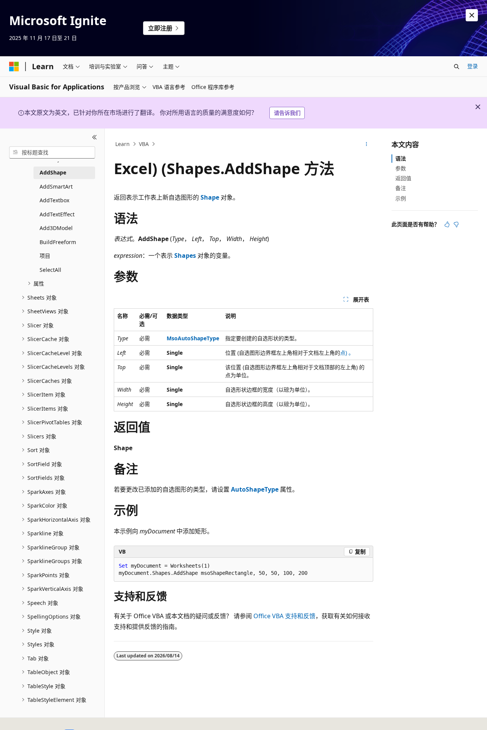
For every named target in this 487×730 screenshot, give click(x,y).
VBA (144, 144)
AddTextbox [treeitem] (54, 200)
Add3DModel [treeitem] (56, 228)
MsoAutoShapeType (193, 338)
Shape (210, 197)
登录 (472, 66)
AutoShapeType (255, 489)
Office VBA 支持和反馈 (284, 616)
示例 (400, 198)
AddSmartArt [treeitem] (56, 186)
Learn (122, 144)
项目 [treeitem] (45, 255)
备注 (400, 188)
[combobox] (52, 152)
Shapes (185, 255)
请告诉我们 (287, 112)
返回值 (403, 178)
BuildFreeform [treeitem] (58, 242)
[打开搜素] (456, 66)
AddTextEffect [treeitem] (57, 214)
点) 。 (347, 352)
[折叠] (94, 138)
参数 (400, 168)
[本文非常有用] (447, 224)
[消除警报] (472, 15)
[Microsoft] (14, 66)
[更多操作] (366, 144)
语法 (400, 158)
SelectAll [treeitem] (50, 269)
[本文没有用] (456, 224)
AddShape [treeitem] (53, 172)
